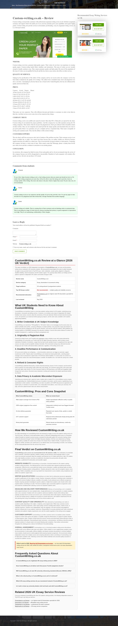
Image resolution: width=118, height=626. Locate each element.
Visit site (98, 25)
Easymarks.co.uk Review (22, 602)
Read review (98, 29)
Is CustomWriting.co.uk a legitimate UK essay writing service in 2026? (36, 560)
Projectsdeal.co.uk (42, 294)
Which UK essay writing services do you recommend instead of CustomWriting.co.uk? (41, 581)
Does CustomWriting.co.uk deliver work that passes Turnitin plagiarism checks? (39, 566)
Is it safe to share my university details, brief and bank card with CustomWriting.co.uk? (42, 586)
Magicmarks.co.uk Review (22, 606)
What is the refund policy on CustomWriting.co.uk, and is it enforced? (37, 576)
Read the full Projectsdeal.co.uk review (41, 543)
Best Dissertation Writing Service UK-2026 (26, 5)
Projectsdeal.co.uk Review (22, 600)
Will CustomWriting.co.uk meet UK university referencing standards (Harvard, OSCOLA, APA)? (43, 571)
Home (13, 5)
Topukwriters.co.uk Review (22, 604)
